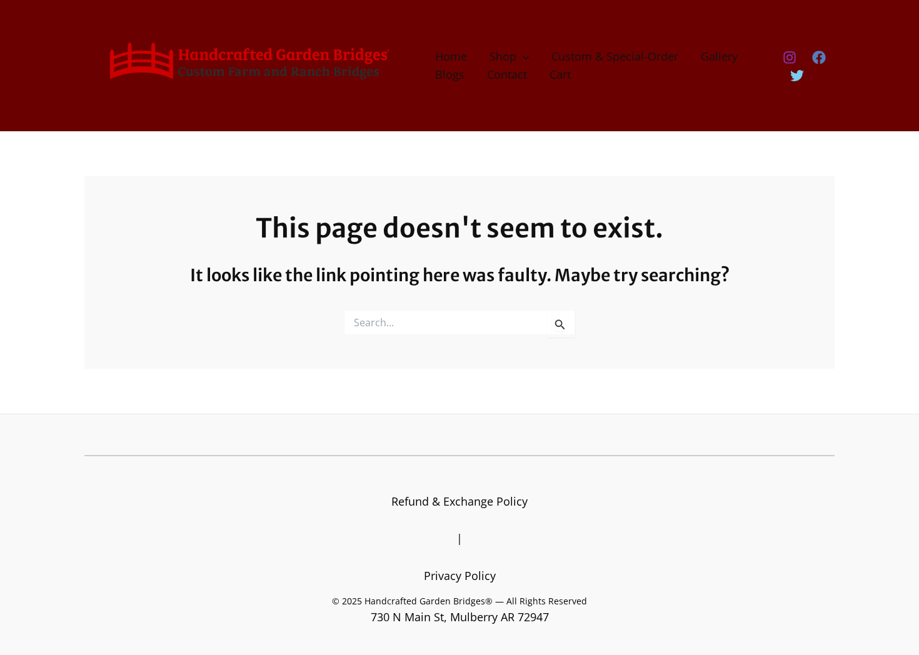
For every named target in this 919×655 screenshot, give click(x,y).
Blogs (450, 74)
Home (451, 56)
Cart (560, 74)
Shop (503, 56)
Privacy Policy (460, 575)
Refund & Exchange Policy (459, 501)
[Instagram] (789, 57)
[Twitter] (797, 75)
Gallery (719, 56)
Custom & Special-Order (614, 56)
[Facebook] (819, 57)
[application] (523, 57)
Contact (507, 74)
